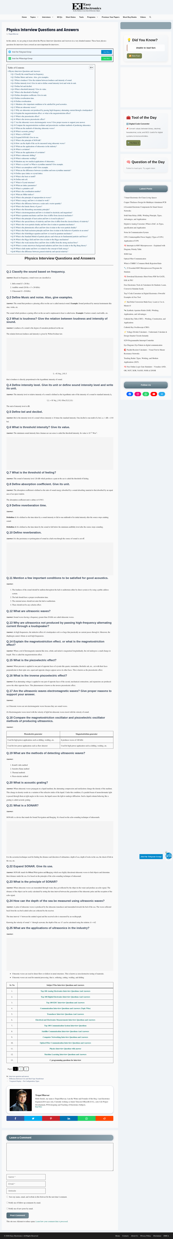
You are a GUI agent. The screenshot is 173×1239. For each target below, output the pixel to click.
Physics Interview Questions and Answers (24, 71)
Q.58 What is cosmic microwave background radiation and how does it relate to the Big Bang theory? (49, 245)
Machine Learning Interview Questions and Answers (65, 1054)
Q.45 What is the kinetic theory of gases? (27, 206)
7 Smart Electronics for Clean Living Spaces (140, 197)
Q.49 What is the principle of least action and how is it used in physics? (38, 218)
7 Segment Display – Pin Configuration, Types (24, 1081)
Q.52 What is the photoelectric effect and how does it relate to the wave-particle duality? (44, 227)
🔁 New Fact (134, 56)
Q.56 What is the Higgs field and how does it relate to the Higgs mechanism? (40, 239)
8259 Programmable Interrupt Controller (139, 340)
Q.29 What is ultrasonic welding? (24, 158)
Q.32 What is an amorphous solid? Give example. (30, 167)
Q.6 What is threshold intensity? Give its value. (29, 89)
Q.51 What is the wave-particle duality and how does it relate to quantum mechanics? (43, 224)
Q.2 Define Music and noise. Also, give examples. (30, 77)
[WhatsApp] (146, 394)
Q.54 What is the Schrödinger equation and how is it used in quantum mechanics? (42, 233)
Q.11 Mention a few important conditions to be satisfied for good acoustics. (39, 104)
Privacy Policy (145, 1236)
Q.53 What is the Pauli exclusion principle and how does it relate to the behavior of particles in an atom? (50, 230)
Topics (33, 17)
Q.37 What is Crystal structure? (23, 182)
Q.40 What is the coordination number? (26, 191)
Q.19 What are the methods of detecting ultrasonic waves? (33, 128)
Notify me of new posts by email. (20, 1208)
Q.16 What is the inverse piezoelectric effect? (28, 119)
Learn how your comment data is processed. (52, 1221)
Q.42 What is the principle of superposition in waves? (31, 197)
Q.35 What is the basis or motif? (24, 176)
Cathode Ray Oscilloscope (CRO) (136, 327)
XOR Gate (128, 254)
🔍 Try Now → (133, 143)
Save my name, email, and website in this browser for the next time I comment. (38, 1197)
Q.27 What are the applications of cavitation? (28, 152)
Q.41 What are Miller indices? (23, 194)
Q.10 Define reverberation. (22, 101)
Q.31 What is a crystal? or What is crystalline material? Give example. (37, 164)
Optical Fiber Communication (135, 258)
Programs (91, 17)
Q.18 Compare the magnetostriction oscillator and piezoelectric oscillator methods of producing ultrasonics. (51, 125)
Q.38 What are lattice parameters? (24, 185)
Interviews (46, 17)
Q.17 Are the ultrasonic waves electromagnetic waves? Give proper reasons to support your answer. (48, 122)
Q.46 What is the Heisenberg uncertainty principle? (31, 209)
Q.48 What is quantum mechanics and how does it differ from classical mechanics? (42, 215)
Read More (38, 1107)
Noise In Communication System (136, 232)
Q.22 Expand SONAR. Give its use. (25, 137)
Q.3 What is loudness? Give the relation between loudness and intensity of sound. (42, 80)
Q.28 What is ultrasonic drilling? (24, 155)
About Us (134, 1236)
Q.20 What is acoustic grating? (23, 131)
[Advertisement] (59, 354)
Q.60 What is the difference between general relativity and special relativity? (40, 251)
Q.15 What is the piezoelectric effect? (25, 116)
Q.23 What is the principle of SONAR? (26, 140)
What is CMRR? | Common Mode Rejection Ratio (142, 263)
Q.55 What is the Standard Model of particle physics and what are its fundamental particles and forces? (50, 236)
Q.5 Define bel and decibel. (22, 86)
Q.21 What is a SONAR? (21, 134)
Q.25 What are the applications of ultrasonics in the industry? (34, 146)
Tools (81, 17)
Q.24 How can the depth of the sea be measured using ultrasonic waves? (38, 143)
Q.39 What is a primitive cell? (23, 188)
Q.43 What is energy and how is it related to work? (30, 200)
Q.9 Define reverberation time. (23, 98)
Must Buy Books (130, 17)
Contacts (125, 1236)
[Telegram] (162, 394)
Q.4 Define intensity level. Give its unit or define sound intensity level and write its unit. (44, 83)
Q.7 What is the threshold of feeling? (25, 92)
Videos (143, 17)
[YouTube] (154, 394)
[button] (150, 17)
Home (24, 17)
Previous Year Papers (110, 17)
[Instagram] (138, 394)
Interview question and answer (19, 1076)
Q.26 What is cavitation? (21, 149)
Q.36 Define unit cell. (20, 179)
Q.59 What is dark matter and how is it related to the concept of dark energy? (40, 248)
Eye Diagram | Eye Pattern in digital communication (143, 345)
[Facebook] (130, 394)
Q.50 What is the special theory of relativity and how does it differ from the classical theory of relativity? (50, 221)
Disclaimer (157, 1236)
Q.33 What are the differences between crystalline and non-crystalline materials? (41, 170)
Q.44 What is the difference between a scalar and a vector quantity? (37, 203)
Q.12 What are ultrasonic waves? (24, 107)
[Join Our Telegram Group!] (168, 856)
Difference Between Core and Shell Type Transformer (26, 1079)
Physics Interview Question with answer (65, 1048)
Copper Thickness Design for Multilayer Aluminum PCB (145, 202)
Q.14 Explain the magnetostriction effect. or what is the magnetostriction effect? (41, 113)
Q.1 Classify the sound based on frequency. (28, 74)
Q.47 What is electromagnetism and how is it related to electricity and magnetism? (42, 212)
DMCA (166, 1236)
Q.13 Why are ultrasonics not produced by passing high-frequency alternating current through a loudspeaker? (52, 110)
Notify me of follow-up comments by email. (24, 1202)
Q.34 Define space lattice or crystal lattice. (27, 173)
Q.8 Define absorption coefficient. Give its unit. (29, 95)
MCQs (59, 17)
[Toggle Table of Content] (90, 68)
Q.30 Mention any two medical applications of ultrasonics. (33, 161)
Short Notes (71, 17)
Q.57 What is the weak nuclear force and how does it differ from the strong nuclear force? (45, 242)
